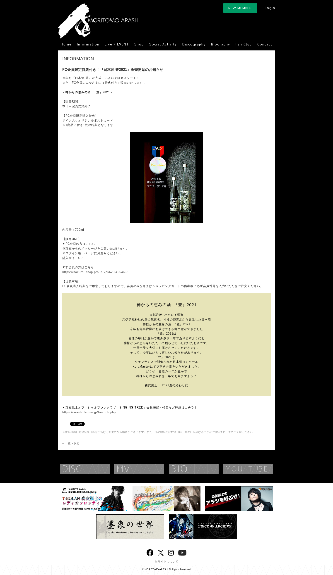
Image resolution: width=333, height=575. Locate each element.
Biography (220, 44)
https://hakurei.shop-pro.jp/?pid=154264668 (95, 272)
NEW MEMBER (240, 8)
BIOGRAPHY (203, 469)
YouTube (257, 469)
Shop (139, 44)
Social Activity (163, 44)
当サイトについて (166, 561)
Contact (265, 44)
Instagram (171, 552)
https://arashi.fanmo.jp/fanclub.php (89, 412)
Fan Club (244, 44)
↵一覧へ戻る (71, 443)
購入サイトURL (73, 258)
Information (88, 44)
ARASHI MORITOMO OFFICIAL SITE (98, 20)
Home (66, 44)
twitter (161, 552)
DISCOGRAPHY (94, 469)
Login (270, 8)
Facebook (150, 551)
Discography (194, 44)
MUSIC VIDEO (148, 469)
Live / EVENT (117, 44)
